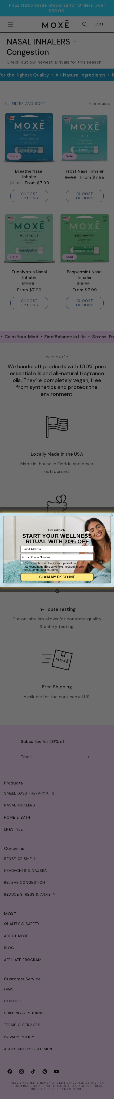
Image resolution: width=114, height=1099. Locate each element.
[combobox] (25, 557)
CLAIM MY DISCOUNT (57, 577)
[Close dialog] (112, 514)
